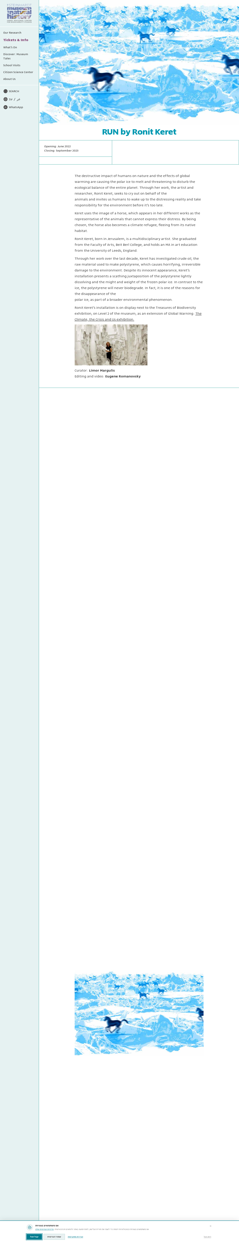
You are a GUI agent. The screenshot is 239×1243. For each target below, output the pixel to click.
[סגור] (210, 1226)
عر (18, 99)
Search (14, 91)
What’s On (10, 47)
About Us (9, 79)
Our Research (12, 33)
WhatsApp (16, 107)
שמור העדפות (54, 1236)
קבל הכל (34, 1236)
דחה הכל (207, 1236)
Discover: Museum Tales (15, 56)
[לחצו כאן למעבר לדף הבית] (19, 13)
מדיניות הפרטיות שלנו (44, 1229)
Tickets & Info (15, 40)
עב (10, 99)
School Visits (11, 65)
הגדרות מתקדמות (75, 1236)
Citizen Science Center (18, 72)
